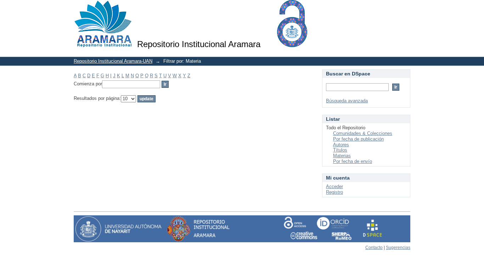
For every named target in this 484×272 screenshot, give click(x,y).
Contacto (374, 247)
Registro (334, 192)
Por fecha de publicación (358, 139)
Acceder (334, 186)
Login (404, 8)
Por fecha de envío (352, 161)
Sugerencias (398, 247)
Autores (341, 144)
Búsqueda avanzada (347, 100)
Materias (342, 155)
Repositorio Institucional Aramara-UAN (113, 61)
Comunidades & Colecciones (362, 133)
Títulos (340, 150)
